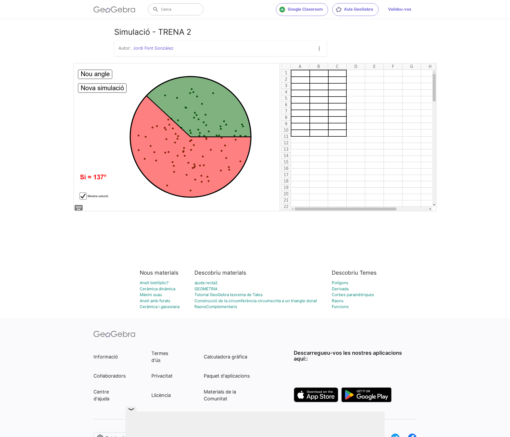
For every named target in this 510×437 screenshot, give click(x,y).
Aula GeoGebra (358, 9)
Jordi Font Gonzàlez (153, 48)
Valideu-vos (399, 9)
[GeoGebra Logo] (114, 9)
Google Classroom (305, 9)
